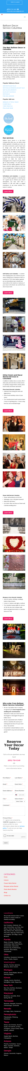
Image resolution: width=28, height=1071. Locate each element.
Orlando (10, 942)
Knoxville (19, 1003)
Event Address (8, 790)
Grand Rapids (13, 972)
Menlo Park (10, 931)
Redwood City (19, 931)
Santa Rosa (10, 927)
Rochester (19, 988)
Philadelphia (7, 1017)
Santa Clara (20, 932)
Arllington (7, 1028)
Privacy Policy (7, 818)
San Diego (15, 934)
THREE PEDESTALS (8, 106)
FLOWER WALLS (7, 104)
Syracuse (12, 990)
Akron (6, 959)
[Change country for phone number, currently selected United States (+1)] (16, 794)
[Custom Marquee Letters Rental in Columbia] (14, 694)
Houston (19, 1025)
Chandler (10, 1045)
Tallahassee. (7, 951)
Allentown (7, 1019)
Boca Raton (13, 949)
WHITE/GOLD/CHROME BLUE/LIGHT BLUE (14, 88)
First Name (7, 778)
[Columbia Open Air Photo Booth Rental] (14, 431)
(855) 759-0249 (12, 9)
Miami (5, 942)
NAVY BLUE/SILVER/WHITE (9, 90)
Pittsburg (15, 1017)
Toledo (10, 959)
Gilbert (6, 1047)
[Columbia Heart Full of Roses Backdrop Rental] (14, 551)
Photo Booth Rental (8, 108)
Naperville (18, 982)
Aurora (11, 980)
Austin (6, 1026)
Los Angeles (7, 934)
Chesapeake (7, 1038)
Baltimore (7, 996)
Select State (19, 799)
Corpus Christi (15, 1028)
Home (5, 877)
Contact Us (7, 895)
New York (7, 988)
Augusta (18, 1053)
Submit (6, 843)
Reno (11, 1011)
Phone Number (19, 791)
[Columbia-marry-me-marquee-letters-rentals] (14, 639)
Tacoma (11, 965)
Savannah (12, 1053)
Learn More (8, 191)
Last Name (19, 778)
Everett (16, 967)
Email (5, 784)
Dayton (15, 959)
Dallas (6, 1025)
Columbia (13, 996)
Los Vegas (7, 1011)
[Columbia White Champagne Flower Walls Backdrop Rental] (14, 589)
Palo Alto (7, 932)
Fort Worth (11, 1026)
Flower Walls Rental (10, 883)
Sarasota (6, 949)
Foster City (12, 929)
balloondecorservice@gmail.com (15, 11)
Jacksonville (7, 946)
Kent (11, 967)
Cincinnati (20, 957)
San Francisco (8, 925)
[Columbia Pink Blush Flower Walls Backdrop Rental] (14, 570)
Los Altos (17, 927)
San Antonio (12, 1025)
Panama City (7, 947)
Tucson (19, 1044)
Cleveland (14, 957)
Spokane (17, 965)
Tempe (11, 1047)
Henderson (17, 1011)
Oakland (15, 925)
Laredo (6, 1030)
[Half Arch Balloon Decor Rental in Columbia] (14, 350)
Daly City (13, 932)
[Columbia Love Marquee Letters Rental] (14, 657)
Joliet (12, 982)
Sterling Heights (8, 974)
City (4, 799)
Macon (6, 1055)
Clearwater (15, 946)
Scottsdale (12, 1044)
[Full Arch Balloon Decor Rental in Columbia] (14, 212)
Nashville (6, 1003)
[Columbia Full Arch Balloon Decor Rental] (14, 267)
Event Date (19, 784)
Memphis (12, 1003)
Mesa (5, 1045)
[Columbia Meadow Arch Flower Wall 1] (14, 533)
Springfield (7, 982)
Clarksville (16, 1005)
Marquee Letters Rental (11, 886)
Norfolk (15, 1036)
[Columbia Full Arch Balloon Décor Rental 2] (14, 249)
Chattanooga (8, 1005)
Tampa (16, 942)
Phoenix (6, 1044)
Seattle (6, 965)
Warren (20, 972)
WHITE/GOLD (6, 94)
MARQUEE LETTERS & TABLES (11, 102)
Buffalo (12, 988)
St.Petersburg (16, 947)
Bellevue (6, 967)
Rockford (17, 980)
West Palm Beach (17, 944)
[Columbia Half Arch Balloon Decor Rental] (14, 313)
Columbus (7, 957)
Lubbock (11, 1030)
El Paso (18, 1026)
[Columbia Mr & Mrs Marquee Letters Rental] (14, 676)
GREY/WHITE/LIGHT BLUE (9, 86)
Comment (6, 805)
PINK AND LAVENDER (8, 96)
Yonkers (6, 990)
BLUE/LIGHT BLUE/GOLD (9, 92)
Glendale (16, 1045)
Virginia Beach (8, 1036)
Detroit (6, 972)
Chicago (6, 980)
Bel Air (10, 998)
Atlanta (6, 1053)
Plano (21, 1028)
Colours (6, 880)
